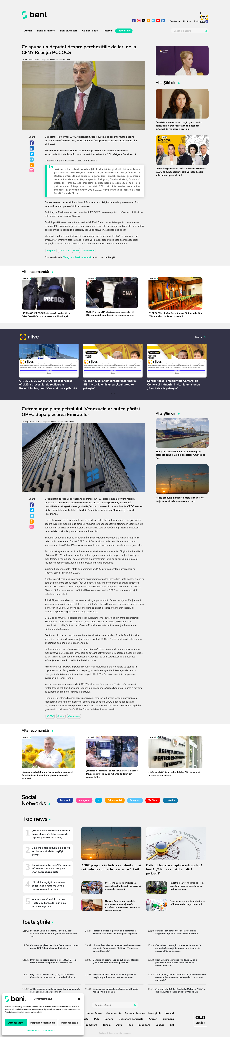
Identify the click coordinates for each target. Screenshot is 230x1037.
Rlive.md (169, 1013)
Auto (119, 1025)
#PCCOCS (64, 250)
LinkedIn (32, 148)
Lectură (160, 1025)
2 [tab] (114, 393)
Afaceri (153, 1019)
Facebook (32, 142)
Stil (172, 1025)
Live (203, 22)
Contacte (174, 21)
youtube (158, 21)
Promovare (90, 1025)
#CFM (76, 250)
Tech (130, 1025)
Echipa (187, 21)
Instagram (84, 800)
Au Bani (129, 1013)
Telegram (32, 159)
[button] (79, 998)
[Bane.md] (67, 15)
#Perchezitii (89, 250)
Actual (28, 30)
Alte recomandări (36, 271)
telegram (153, 21)
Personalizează (69, 1022)
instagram (139, 21)
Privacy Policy (48, 1030)
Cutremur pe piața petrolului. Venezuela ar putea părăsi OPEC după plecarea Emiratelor (81, 411)
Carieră (109, 1019)
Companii (168, 1019)
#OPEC (50, 716)
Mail (31, 170)
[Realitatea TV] (204, 17)
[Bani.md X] (144, 21)
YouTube (152, 800)
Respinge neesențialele (42, 1022)
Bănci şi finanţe (46, 30)
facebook (134, 21)
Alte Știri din (166, 82)
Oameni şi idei (90, 30)
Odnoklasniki (32, 165)
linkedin (163, 21)
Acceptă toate (15, 1022)
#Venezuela (74, 716)
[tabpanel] (49, 367)
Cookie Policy (32, 1030)
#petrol (60, 716)
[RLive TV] (29, 337)
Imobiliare (144, 1025)
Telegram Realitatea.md (77, 257)
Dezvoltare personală (131, 1019)
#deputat (51, 250)
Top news (35, 819)
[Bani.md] (200, 1019)
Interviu (108, 30)
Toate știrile (124, 30)
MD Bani (66, 60)
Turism (107, 1025)
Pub (196, 21)
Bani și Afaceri (68, 30)
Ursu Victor (69, 422)
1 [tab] (111, 393)
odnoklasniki (149, 21)
